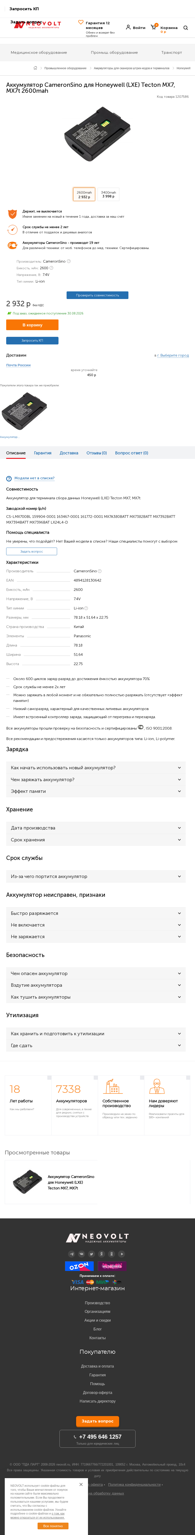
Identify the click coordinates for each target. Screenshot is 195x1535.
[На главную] (35, 67)
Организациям (97, 1311)
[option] (97, 134)
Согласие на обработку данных (98, 1493)
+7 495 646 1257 (100, 1436)
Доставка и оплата (97, 1366)
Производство (97, 1303)
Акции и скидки (97, 1320)
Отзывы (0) (97, 453)
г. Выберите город (173, 355)
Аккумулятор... (10, 437)
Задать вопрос (31, 551)
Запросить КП (24, 9)
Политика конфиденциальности (134, 1484)
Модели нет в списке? (34, 478)
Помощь (97, 1384)
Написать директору (98, 1401)
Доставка (69, 453)
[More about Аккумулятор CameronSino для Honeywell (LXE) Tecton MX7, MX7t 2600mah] (27, 1182)
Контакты (97, 1338)
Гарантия (42, 453)
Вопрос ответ (131, 453)
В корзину (32, 325)
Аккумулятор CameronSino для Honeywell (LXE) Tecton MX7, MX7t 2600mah (71, 1182)
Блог (97, 1329)
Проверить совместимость (97, 295)
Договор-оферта (97, 1393)
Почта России (18, 365)
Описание (16, 453)
